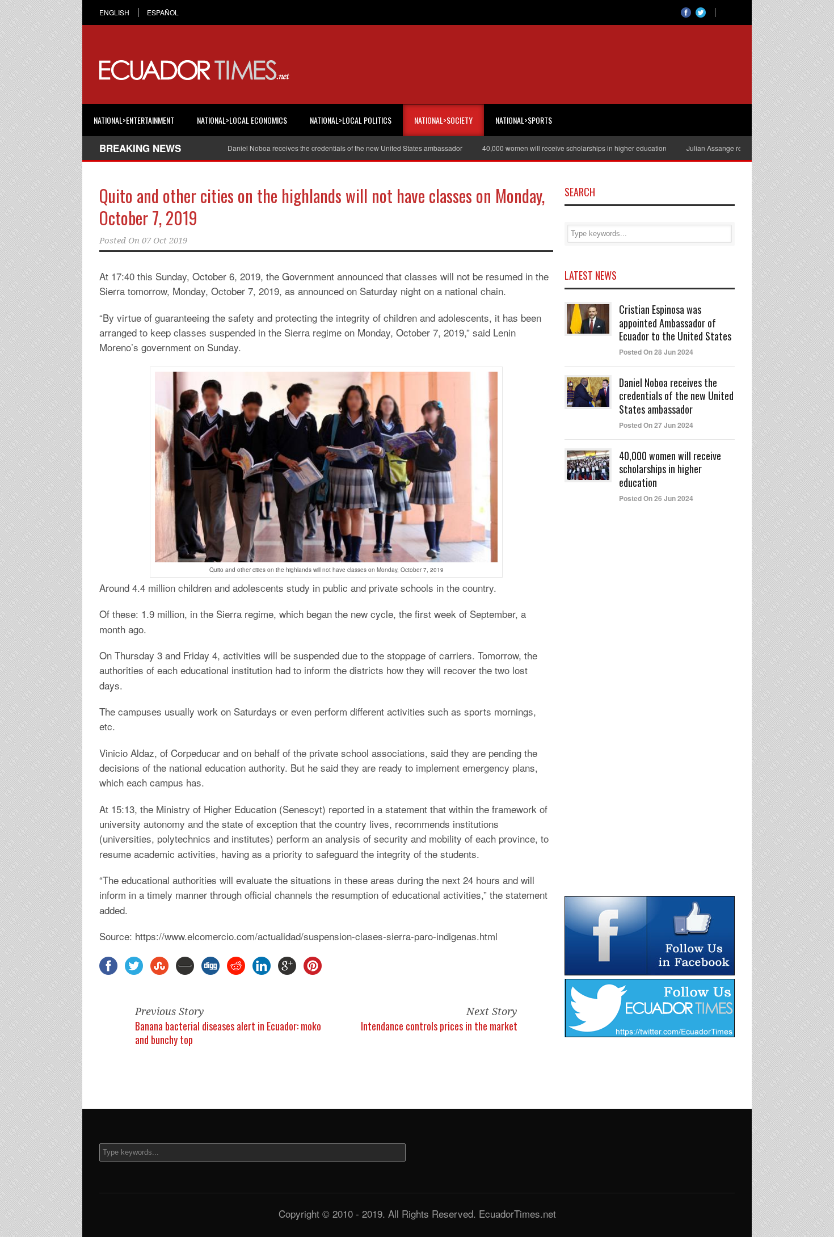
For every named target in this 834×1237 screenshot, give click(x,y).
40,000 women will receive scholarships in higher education (548, 148)
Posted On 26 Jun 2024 (656, 498)
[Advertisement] (528, 70)
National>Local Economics (242, 120)
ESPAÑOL (163, 12)
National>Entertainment (134, 120)
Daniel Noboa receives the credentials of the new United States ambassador (318, 148)
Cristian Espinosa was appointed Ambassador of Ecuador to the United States (675, 322)
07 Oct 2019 (164, 240)
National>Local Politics (350, 120)
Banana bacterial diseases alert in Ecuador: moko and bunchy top (228, 1032)
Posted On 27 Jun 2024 (656, 425)
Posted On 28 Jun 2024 (656, 352)
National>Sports (523, 120)
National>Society (443, 120)
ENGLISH (114, 12)
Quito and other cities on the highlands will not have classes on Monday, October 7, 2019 (322, 206)
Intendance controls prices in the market (439, 1026)
